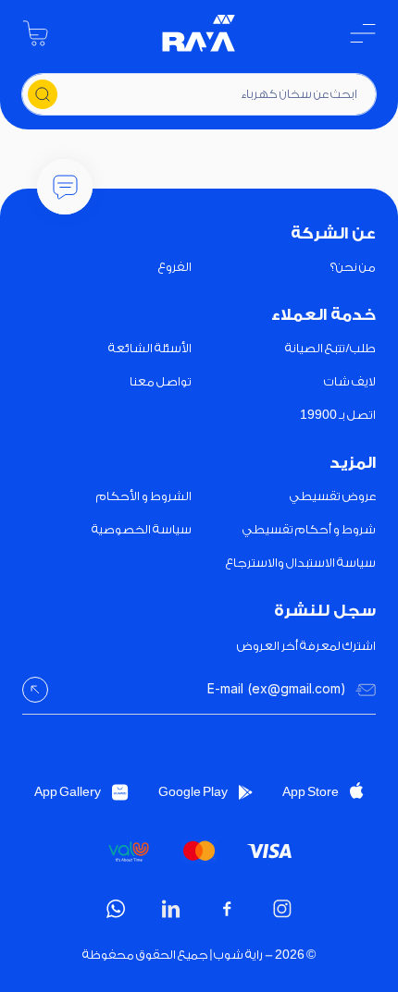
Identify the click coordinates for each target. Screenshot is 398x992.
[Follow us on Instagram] (282, 909)
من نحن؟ (353, 267)
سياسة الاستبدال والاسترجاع (301, 562)
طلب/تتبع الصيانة (330, 348)
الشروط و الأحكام (144, 496)
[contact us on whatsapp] (115, 909)
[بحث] (42, 94)
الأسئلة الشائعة (150, 348)
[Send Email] (35, 690)
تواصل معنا (161, 381)
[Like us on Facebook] (227, 908)
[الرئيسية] (199, 33)
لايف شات (350, 381)
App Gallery (67, 792)
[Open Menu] (363, 33)
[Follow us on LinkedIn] (171, 909)
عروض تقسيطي (333, 496)
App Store (310, 792)
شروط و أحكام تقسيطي (309, 529)
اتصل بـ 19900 (338, 415)
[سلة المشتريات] (35, 33)
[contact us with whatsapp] (65, 186)
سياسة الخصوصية (142, 529)
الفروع (175, 267)
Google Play (193, 792)
